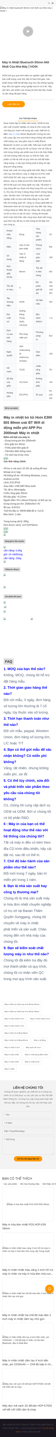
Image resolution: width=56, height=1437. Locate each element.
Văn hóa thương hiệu (29, 1184)
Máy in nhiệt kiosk (32, 1062)
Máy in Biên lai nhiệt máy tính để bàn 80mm (21, 1004)
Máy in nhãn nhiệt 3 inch (40, 1019)
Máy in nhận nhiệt (11, 1054)
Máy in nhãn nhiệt (11, 1062)
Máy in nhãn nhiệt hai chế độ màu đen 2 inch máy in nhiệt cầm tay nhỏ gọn (26, 1317)
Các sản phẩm (10, 1184)
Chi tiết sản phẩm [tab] (28, 118)
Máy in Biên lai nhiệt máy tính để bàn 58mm (21, 1011)
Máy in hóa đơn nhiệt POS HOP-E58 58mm (24, 1226)
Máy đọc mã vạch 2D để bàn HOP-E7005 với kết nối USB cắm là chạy (27, 1407)
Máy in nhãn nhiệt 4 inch (14, 1019)
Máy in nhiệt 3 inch (12, 1047)
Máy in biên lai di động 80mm (16, 1040)
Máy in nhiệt (14, 134)
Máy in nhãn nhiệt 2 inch (14, 1026)
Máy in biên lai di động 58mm (16, 1033)
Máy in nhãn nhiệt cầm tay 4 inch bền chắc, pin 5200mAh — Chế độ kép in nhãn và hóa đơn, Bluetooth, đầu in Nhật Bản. (28, 1362)
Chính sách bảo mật (31, 1431)
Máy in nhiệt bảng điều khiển (36, 1054)
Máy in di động (40, 1040)
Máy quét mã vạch (33, 1047)
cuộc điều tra (13, 104)
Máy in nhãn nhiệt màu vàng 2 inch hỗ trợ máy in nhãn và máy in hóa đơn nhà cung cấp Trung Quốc (27, 1272)
